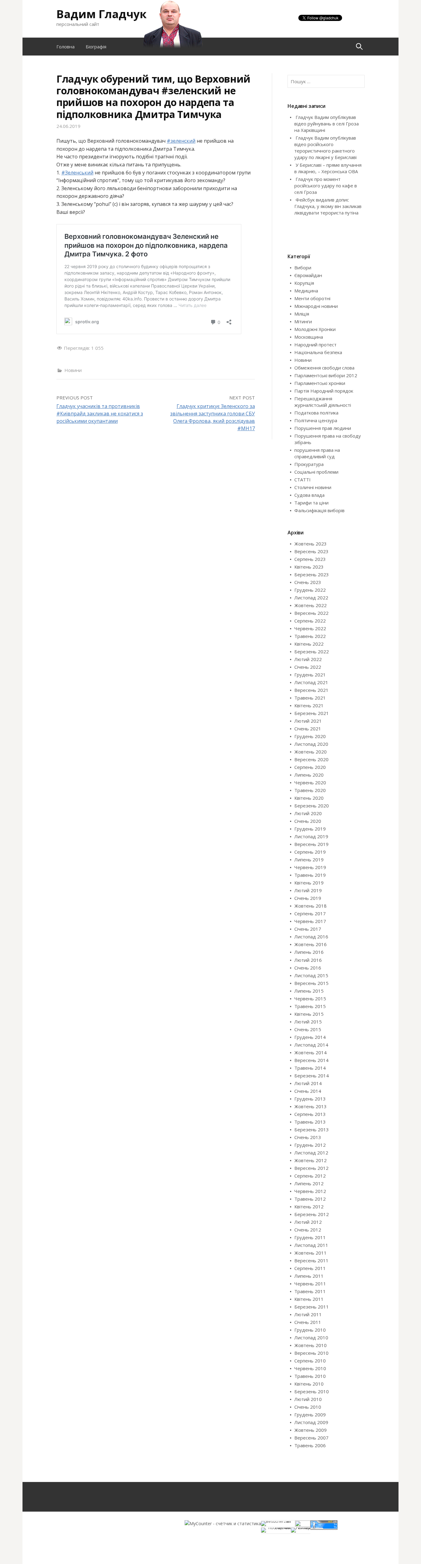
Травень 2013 (310, 1122)
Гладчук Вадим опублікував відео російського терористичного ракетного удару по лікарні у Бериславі (325, 147)
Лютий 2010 (308, 1399)
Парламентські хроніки (319, 383)
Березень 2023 (311, 574)
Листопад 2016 (311, 936)
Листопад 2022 (311, 597)
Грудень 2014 (310, 1037)
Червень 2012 (310, 1191)
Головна (65, 46)
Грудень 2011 (310, 1237)
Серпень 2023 (310, 559)
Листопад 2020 (311, 744)
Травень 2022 (310, 636)
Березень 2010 (311, 1391)
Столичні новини (312, 487)
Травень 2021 (310, 698)
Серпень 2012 (310, 1176)
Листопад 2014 (311, 1045)
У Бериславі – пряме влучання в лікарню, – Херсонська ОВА (328, 168)
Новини (73, 370)
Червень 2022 (310, 628)
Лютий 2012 (308, 1222)
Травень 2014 (310, 1068)
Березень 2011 (311, 1307)
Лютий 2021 (308, 721)
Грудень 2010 (310, 1330)
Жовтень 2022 (310, 605)
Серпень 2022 (310, 621)
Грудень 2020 (310, 736)
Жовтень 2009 (310, 1430)
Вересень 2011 (311, 1260)
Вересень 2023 (311, 551)
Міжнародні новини (316, 306)
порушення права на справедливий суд (317, 453)
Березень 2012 (311, 1214)
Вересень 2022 (311, 613)
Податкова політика (316, 413)
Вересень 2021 (311, 690)
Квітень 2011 (309, 1299)
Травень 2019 (310, 875)
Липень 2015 (309, 991)
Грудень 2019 (310, 829)
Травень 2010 (310, 1376)
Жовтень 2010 (310, 1345)
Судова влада (309, 495)
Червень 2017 (310, 921)
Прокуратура (309, 464)
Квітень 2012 (309, 1206)
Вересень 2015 (311, 983)
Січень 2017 (307, 929)
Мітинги (303, 321)
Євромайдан (308, 275)
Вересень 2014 (311, 1060)
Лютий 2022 (308, 659)
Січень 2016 (307, 968)
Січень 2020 (307, 821)
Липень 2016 (309, 952)
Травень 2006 (310, 1445)
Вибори (302, 267)
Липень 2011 (309, 1276)
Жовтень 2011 (310, 1253)
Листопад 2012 (311, 1153)
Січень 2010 (307, 1407)
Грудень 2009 (310, 1414)
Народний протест (315, 344)
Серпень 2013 (310, 1114)
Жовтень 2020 (310, 752)
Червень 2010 (310, 1368)
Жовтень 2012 (310, 1160)
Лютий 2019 (308, 890)
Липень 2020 (309, 775)
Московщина (308, 337)
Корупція (304, 283)
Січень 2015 (307, 1029)
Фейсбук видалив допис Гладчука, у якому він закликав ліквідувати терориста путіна (328, 206)
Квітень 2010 (309, 1384)
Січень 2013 (307, 1137)
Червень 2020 (310, 782)
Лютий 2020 (308, 813)
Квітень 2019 (309, 883)
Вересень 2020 (311, 759)
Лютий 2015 (308, 1022)
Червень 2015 (310, 998)
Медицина (306, 291)
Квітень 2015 (309, 1014)
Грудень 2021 (310, 675)
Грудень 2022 (310, 590)
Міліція (301, 314)
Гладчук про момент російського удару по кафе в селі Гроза (325, 185)
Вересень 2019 (311, 844)
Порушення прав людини (322, 428)
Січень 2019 (307, 898)
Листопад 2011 (311, 1245)
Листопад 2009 (311, 1422)
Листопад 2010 (311, 1337)
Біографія (96, 46)
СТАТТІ (302, 479)
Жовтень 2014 (310, 1052)
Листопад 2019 (311, 836)
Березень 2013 (311, 1129)
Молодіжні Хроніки (315, 329)
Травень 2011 (310, 1291)
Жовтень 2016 (310, 944)
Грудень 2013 (310, 1099)
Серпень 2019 (310, 852)
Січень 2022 (307, 667)
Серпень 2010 (310, 1361)
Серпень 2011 (310, 1268)
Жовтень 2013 (310, 1106)
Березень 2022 (311, 651)
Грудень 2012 (310, 1145)
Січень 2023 (307, 582)
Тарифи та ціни (311, 503)
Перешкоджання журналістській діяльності (322, 401)
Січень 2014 (307, 1091)
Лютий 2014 (308, 1083)
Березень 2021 (311, 713)
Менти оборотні (312, 298)
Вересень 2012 (311, 1168)
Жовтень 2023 (310, 544)
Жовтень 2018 (310, 906)
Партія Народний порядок (323, 391)
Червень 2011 (310, 1283)
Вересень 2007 (311, 1438)
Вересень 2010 (311, 1353)
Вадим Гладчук (101, 14)
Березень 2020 (311, 805)
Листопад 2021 (311, 682)
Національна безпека (318, 352)
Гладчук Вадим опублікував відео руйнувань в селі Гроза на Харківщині (326, 123)
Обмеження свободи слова (324, 368)
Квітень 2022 (309, 644)
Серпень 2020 (310, 767)
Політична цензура (315, 420)
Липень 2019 (309, 859)
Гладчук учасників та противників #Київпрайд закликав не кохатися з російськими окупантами (99, 413)
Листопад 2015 (311, 975)
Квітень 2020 (309, 798)
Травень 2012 (310, 1199)
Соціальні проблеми (316, 472)
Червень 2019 (310, 867)
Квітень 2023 (309, 567)
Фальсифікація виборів (319, 510)
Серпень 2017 (310, 913)
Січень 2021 (307, 728)
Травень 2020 (310, 790)
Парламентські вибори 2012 (325, 375)
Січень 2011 (307, 1322)
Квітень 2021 (309, 705)
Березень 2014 (311, 1075)
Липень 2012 (309, 1183)
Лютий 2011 (308, 1314)
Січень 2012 (307, 1230)
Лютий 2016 (308, 960)
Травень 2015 (310, 1006)
